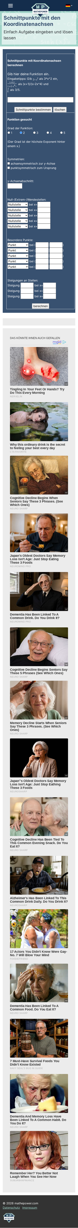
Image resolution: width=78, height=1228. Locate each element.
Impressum (29, 1207)
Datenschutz (11, 1207)
